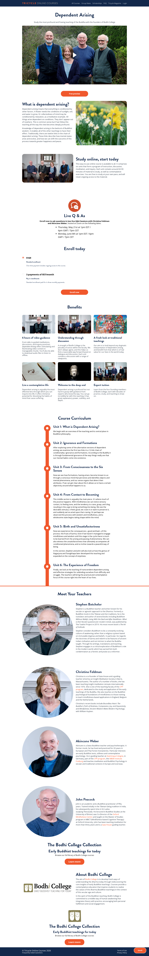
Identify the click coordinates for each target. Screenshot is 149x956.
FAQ (105, 3)
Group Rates (86, 3)
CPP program (99, 758)
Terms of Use (122, 950)
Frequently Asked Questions (32, 953)
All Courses (76, 3)
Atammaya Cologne (115, 756)
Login (125, 3)
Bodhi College (91, 879)
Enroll (140, 950)
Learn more (74, 861)
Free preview (74, 94)
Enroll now (74, 292)
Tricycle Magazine (114, 3)
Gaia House (107, 824)
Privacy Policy (122, 953)
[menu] (98, 3)
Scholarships (97, 3)
